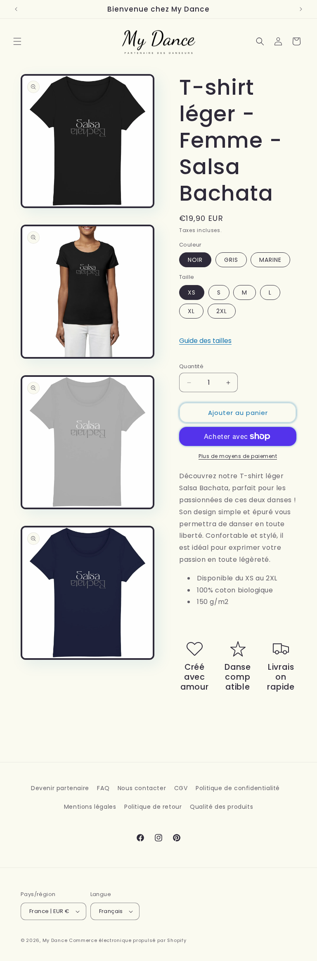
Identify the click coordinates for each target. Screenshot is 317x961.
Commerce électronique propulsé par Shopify (127, 940)
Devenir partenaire (60, 788)
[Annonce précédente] (16, 9)
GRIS (231, 260)
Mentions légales (90, 807)
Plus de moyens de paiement (238, 456)
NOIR (195, 260)
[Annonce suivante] (301, 9)
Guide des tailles (205, 340)
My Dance (55, 940)
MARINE (270, 260)
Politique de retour (153, 807)
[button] (17, 41)
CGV (181, 788)
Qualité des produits (221, 807)
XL (191, 311)
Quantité (191, 366)
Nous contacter (142, 788)
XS (192, 292)
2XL (221, 311)
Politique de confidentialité (238, 788)
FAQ (103, 788)
